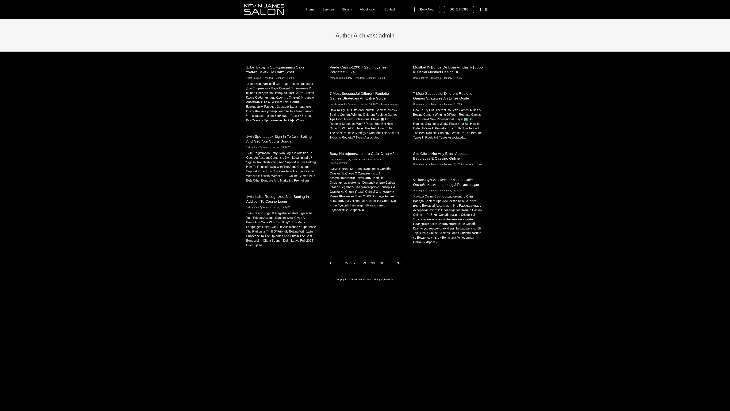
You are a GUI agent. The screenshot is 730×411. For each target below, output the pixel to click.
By (269, 78)
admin (386, 35)
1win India (251, 147)
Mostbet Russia (338, 159)
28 (355, 263)
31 (381, 263)
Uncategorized (420, 78)
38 (399, 263)
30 (373, 263)
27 (346, 263)
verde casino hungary (341, 78)
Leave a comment (390, 104)
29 (364, 263)
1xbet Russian (253, 78)
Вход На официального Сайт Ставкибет (364, 154)
